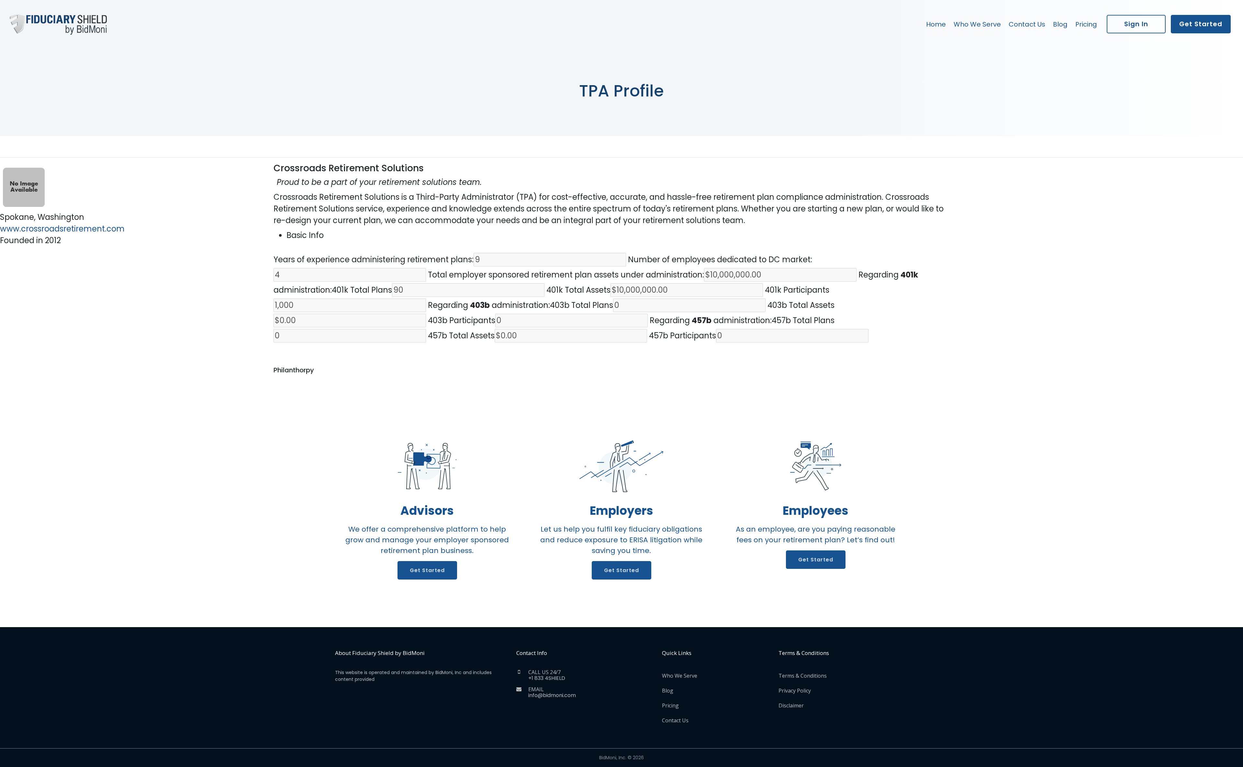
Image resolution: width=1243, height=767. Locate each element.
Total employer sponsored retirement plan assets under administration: (566, 274)
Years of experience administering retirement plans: (374, 259)
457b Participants (682, 335)
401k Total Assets (578, 290)
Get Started (1200, 23)
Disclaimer (791, 705)
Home (936, 24)
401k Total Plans (362, 290)
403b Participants (461, 320)
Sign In (1136, 23)
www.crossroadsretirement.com (62, 228)
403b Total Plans (581, 305)
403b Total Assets (800, 305)
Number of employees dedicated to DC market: (720, 259)
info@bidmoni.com (552, 695)
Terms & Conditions (802, 675)
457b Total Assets (461, 335)
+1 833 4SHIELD (546, 678)
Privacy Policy (794, 690)
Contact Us (1027, 24)
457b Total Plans (803, 320)
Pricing (1086, 24)
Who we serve (977, 24)
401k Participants (797, 290)
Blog (1060, 24)
